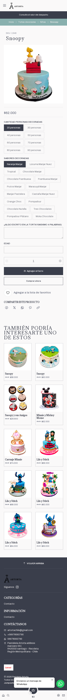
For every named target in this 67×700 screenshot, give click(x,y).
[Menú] (4, 6)
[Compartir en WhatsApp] (22, 308)
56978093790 (14, 639)
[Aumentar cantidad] (60, 261)
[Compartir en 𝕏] (14, 308)
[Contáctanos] (63, 694)
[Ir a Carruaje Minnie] (17, 442)
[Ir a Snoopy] (17, 356)
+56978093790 (15, 634)
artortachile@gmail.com (20, 630)
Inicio (11, 22)
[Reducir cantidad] (7, 261)
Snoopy (9, 373)
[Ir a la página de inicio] (16, 5)
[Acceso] (58, 694)
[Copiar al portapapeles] (38, 308)
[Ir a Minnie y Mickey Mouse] (49, 398)
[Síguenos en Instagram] (17, 587)
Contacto (9, 604)
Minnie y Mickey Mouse (45, 416)
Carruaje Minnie (13, 459)
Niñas (43, 22)
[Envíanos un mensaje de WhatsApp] (60, 684)
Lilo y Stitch (43, 459)
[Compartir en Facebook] (6, 308)
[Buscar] (8, 694)
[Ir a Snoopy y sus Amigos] (17, 398)
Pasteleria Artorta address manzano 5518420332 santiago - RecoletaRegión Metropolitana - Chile (23, 647)
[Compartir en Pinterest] (30, 308)
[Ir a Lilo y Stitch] (49, 442)
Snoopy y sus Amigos (16, 415)
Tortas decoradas (27, 22)
